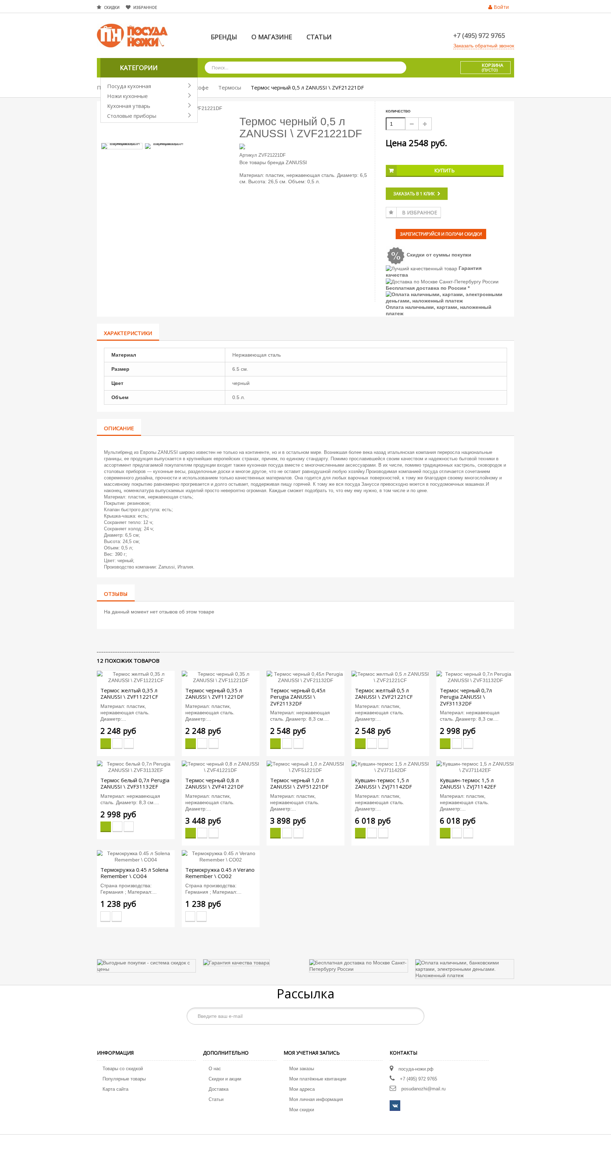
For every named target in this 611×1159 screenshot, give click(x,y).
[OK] (415, 1016)
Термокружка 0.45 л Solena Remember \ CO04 (134, 873)
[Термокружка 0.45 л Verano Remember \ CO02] (221, 856)
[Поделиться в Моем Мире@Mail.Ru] (113, 640)
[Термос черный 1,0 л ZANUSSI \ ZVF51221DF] (305, 766)
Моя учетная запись (312, 1052)
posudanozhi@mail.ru (423, 1088)
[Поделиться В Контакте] (101, 640)
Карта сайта (115, 1089)
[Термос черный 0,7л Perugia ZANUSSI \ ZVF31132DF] (475, 677)
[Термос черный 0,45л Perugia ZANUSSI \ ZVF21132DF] (305, 677)
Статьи (216, 1099)
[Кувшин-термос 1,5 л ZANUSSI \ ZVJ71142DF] (390, 766)
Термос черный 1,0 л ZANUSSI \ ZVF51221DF (299, 783)
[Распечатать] (131, 640)
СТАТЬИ (319, 37)
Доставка (218, 1089)
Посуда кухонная (129, 86)
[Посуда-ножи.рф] (132, 35)
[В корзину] (105, 743)
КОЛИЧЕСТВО (398, 111)
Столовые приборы (131, 115)
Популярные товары (124, 1079)
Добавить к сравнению (129, 743)
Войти (501, 7)
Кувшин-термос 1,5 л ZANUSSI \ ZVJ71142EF (468, 783)
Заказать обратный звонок (483, 45)
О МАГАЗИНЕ (271, 37)
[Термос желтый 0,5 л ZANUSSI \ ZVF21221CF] (390, 677)
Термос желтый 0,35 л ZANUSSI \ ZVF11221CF (129, 693)
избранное (145, 7)
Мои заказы (301, 1068)
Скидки (112, 7)
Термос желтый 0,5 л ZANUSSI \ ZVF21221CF (384, 693)
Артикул (248, 155)
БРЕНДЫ (224, 37)
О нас (215, 1068)
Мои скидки (301, 1109)
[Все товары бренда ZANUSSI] (305, 146)
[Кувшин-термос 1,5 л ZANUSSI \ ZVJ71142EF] (475, 766)
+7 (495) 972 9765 (479, 35)
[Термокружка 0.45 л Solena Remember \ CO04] (136, 856)
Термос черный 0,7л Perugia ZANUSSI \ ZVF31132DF (466, 697)
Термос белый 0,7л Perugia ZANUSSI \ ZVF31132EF (134, 783)
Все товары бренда (261, 162)
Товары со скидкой (123, 1068)
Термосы (229, 87)
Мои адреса (302, 1089)
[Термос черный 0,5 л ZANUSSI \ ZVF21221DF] (121, 146)
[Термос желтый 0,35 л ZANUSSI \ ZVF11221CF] (136, 677)
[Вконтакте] (395, 1105)
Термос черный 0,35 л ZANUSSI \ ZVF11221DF (214, 693)
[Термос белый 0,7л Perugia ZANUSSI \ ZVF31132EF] (136, 766)
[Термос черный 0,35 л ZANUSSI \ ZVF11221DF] (221, 677)
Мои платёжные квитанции (317, 1079)
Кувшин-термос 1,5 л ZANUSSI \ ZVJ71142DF (383, 783)
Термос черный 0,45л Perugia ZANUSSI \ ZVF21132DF (297, 697)
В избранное (419, 212)
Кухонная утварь (128, 105)
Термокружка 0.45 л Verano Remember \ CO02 (220, 873)
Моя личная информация (316, 1099)
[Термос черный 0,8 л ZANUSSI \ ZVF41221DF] (221, 766)
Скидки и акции (225, 1079)
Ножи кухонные (127, 95)
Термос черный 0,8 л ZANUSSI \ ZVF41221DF (214, 783)
